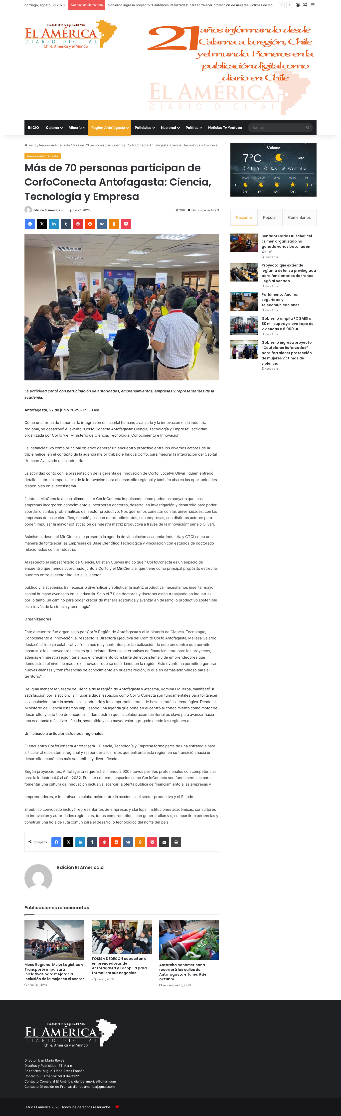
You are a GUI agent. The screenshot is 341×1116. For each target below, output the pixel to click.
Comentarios (299, 217)
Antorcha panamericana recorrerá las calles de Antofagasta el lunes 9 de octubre (182, 972)
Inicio (31, 145)
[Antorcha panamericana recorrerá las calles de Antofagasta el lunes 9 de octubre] (189, 940)
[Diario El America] (70, 35)
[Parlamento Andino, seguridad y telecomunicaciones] (244, 301)
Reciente (244, 217)
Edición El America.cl (48, 210)
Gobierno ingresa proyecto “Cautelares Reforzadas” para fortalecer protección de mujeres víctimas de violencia (287, 353)
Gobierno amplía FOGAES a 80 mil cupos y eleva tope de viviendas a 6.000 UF (288, 323)
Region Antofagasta (108, 127)
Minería (75, 127)
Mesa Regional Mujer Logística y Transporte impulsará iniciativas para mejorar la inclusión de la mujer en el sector (54, 971)
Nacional (168, 127)
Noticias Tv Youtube (225, 127)
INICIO (33, 127)
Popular (270, 217)
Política (192, 127)
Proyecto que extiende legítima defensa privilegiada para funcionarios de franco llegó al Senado (289, 273)
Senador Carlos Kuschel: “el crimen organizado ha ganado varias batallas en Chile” (287, 244)
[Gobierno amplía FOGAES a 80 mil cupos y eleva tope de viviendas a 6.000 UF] (244, 325)
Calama (52, 127)
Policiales (143, 127)
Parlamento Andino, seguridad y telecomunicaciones (281, 299)
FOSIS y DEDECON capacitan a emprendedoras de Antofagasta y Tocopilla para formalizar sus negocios (119, 965)
